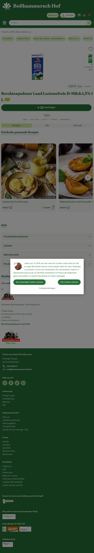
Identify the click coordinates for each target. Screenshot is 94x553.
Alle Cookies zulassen (69, 282)
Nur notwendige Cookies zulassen (29, 282)
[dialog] (47, 276)
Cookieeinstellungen (47, 288)
